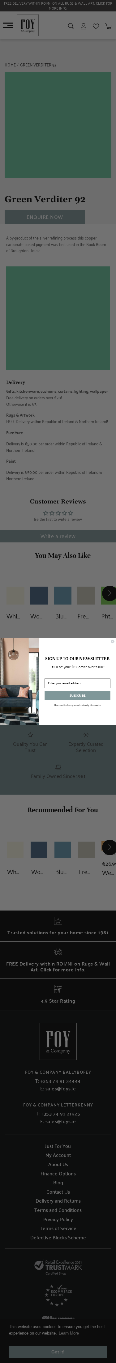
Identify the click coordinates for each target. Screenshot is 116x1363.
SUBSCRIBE (77, 695)
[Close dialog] (113, 641)
